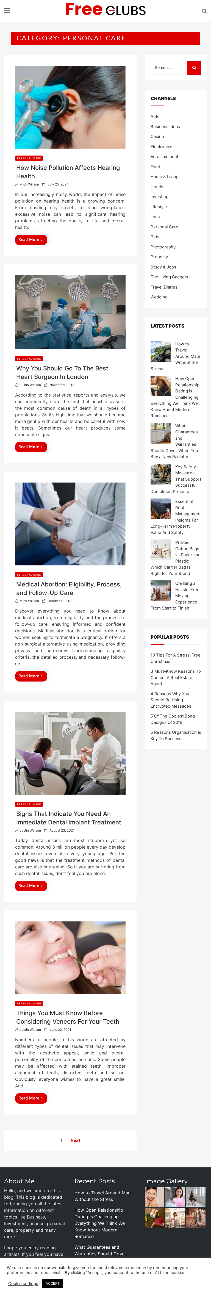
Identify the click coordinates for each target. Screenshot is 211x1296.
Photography (163, 247)
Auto (155, 116)
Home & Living (165, 176)
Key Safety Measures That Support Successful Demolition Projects (176, 479)
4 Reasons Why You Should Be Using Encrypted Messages (171, 700)
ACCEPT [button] (53, 1283)
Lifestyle (159, 206)
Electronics (161, 146)
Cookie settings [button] (23, 1283)
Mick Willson (29, 184)
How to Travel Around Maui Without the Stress (175, 356)
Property (159, 256)
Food (155, 166)
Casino (157, 136)
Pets (155, 236)
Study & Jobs (163, 267)
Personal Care (29, 158)
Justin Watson (30, 385)
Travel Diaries (164, 287)
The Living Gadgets (169, 276)
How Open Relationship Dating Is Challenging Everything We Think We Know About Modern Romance (99, 1223)
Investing (159, 196)
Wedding (159, 297)
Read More (28, 240)
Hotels (157, 186)
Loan (155, 216)
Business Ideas (165, 126)
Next (75, 1140)
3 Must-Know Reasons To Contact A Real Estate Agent (176, 677)
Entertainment (164, 156)
